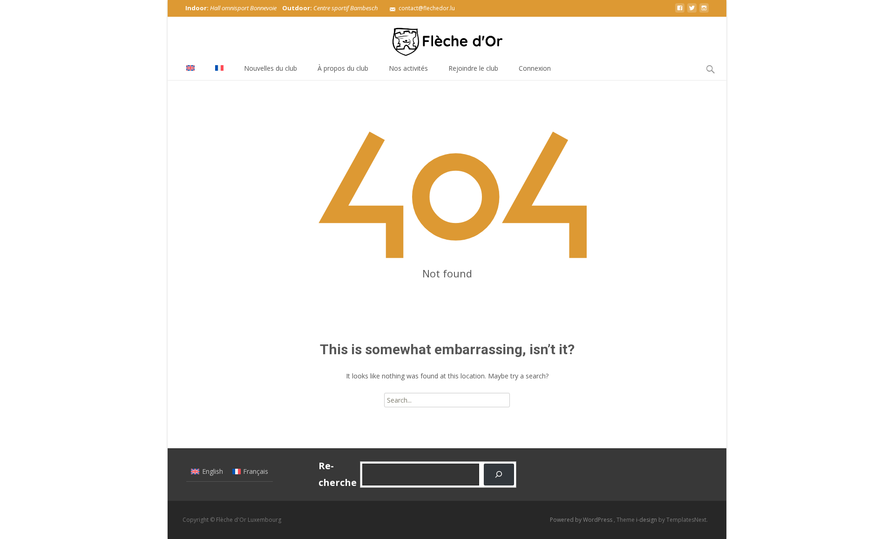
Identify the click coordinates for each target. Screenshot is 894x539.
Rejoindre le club (473, 68)
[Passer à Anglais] (190, 68)
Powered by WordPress (582, 520)
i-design (647, 520)
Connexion (535, 68)
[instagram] (704, 11)
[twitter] (692, 11)
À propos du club (343, 68)
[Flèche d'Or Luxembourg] (447, 37)
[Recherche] (499, 474)
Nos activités (408, 68)
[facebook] (679, 11)
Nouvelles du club (270, 68)
